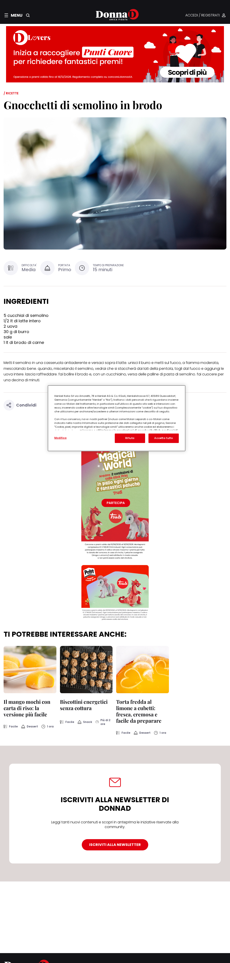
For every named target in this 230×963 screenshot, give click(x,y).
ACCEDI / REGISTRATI (202, 15)
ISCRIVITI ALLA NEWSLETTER (115, 844)
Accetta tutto (163, 438)
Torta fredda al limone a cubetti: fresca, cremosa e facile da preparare (138, 711)
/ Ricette (11, 93)
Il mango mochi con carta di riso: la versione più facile (27, 708)
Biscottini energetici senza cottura (84, 704)
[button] (13, 15)
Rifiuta (130, 438)
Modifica (60, 438)
